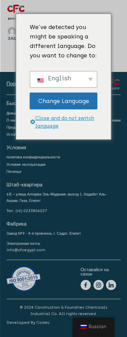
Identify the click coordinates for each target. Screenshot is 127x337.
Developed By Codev (27, 322)
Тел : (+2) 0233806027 (26, 210)
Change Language (63, 101)
